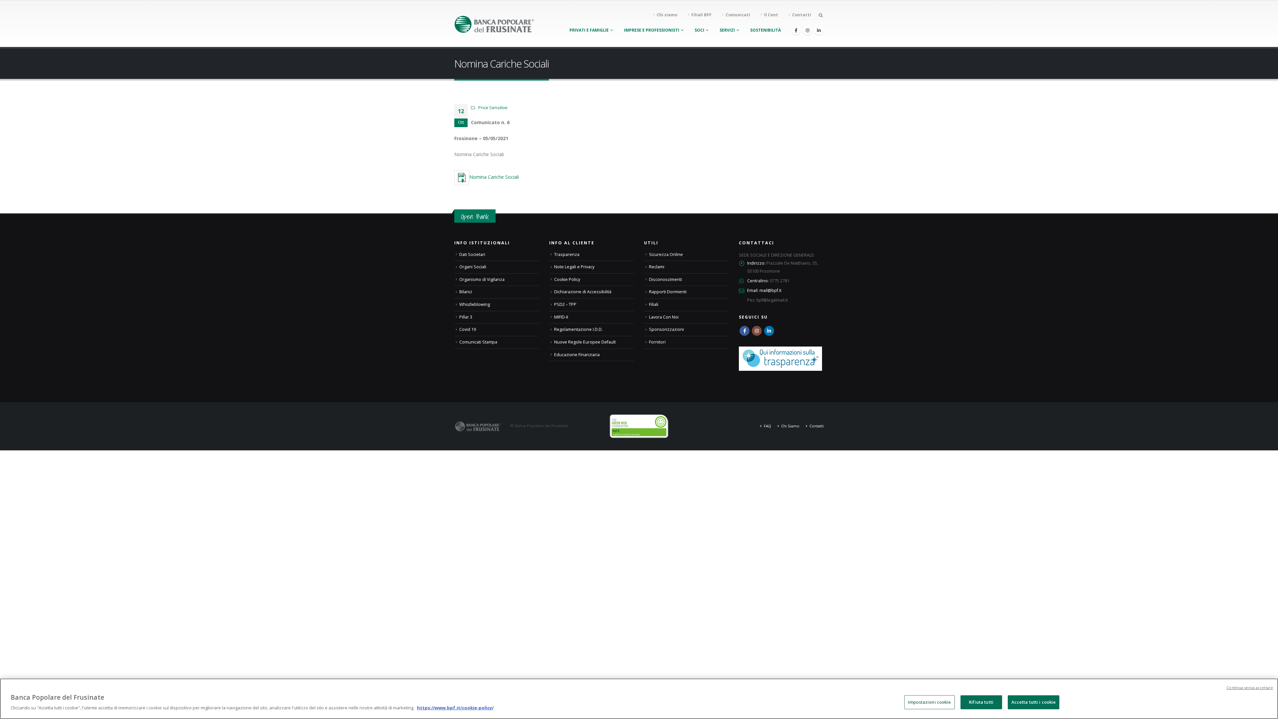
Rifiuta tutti (981, 702)
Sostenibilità (765, 30)
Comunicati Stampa (478, 342)
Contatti (816, 425)
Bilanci (465, 292)
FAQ (767, 425)
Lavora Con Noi (664, 317)
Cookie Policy (567, 279)
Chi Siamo (790, 425)
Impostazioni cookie (929, 702)
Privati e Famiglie (589, 30)
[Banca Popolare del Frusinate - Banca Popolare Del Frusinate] (494, 24)
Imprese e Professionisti (651, 30)
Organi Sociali (472, 267)
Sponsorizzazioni (666, 329)
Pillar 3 (465, 317)
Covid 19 (467, 329)
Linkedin (769, 331)
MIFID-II (561, 317)
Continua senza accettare (1249, 687)
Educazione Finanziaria (577, 355)
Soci (699, 30)
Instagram (757, 331)
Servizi (727, 30)
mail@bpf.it (770, 290)
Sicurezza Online (666, 254)
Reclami (656, 267)
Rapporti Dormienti (668, 292)
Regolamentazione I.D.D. (578, 329)
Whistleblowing (474, 304)
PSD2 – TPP (565, 304)
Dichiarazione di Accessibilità (582, 292)
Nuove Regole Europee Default (585, 342)
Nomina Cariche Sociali (494, 177)
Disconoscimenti (665, 279)
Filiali (653, 304)
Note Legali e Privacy (574, 267)
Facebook (744, 331)
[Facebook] (796, 30)
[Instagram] (807, 30)
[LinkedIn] (818, 30)
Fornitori (657, 342)
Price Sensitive (493, 108)
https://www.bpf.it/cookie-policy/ (455, 708)
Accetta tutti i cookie (1033, 702)
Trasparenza (566, 254)
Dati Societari (472, 254)
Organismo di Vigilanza (482, 279)
